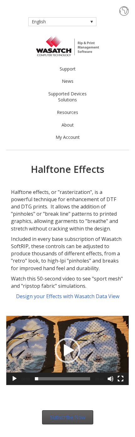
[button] (67, 350)
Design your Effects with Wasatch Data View (67, 296)
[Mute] (110, 379)
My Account (68, 137)
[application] (67, 350)
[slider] (62, 378)
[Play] (14, 379)
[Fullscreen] (120, 379)
